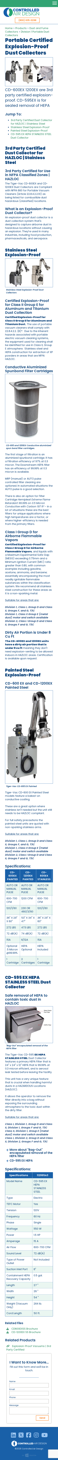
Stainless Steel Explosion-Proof (30, 127)
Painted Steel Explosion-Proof (29, 130)
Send (42, 1417)
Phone (12, 1397)
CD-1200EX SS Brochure (25, 1332)
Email (12, 1389)
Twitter (21, 1435)
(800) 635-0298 (27, 20)
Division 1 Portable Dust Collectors (27, 33)
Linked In (14, 1435)
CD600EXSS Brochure (23, 1328)
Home (9, 28)
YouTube (44, 1435)
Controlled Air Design (31, 12)
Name (12, 1381)
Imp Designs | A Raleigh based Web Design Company (29, 1455)
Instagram (36, 1435)
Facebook (29, 1435)
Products (21, 28)
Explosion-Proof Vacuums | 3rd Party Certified (28, 1347)
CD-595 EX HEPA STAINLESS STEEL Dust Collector (31, 135)
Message (14, 1405)
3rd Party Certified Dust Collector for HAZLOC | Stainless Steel (31, 121)
